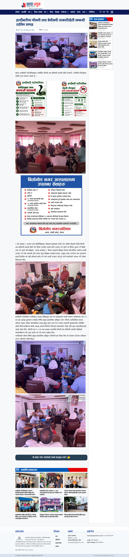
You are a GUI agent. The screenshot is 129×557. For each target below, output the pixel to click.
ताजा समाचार (99, 19)
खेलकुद (57, 12)
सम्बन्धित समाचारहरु (29, 470)
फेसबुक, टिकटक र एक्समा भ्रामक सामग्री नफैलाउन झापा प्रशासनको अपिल (51, 516)
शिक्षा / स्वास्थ (38, 12)
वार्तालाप (72, 12)
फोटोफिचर (92, 12)
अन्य (83, 12)
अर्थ (29, 12)
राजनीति (23, 12)
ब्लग (56, 536)
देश (45, 12)
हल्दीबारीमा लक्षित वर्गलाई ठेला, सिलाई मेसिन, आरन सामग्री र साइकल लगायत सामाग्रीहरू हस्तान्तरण (26, 516)
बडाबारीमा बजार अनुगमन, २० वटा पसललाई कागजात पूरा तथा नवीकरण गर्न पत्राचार (51, 492)
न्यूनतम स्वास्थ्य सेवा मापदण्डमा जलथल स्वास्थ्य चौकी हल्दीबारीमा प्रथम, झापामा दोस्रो (75, 492)
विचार (51, 12)
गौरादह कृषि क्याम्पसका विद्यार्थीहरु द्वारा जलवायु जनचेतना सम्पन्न (74, 516)
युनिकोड (57, 539)
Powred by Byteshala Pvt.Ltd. (104, 555)
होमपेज (17, 12)
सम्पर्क (57, 546)
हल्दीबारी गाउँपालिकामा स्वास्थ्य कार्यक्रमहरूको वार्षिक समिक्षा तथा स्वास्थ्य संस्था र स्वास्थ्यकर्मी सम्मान (25, 492)
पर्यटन (78, 12)
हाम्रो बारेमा (58, 543)
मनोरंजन (64, 12)
